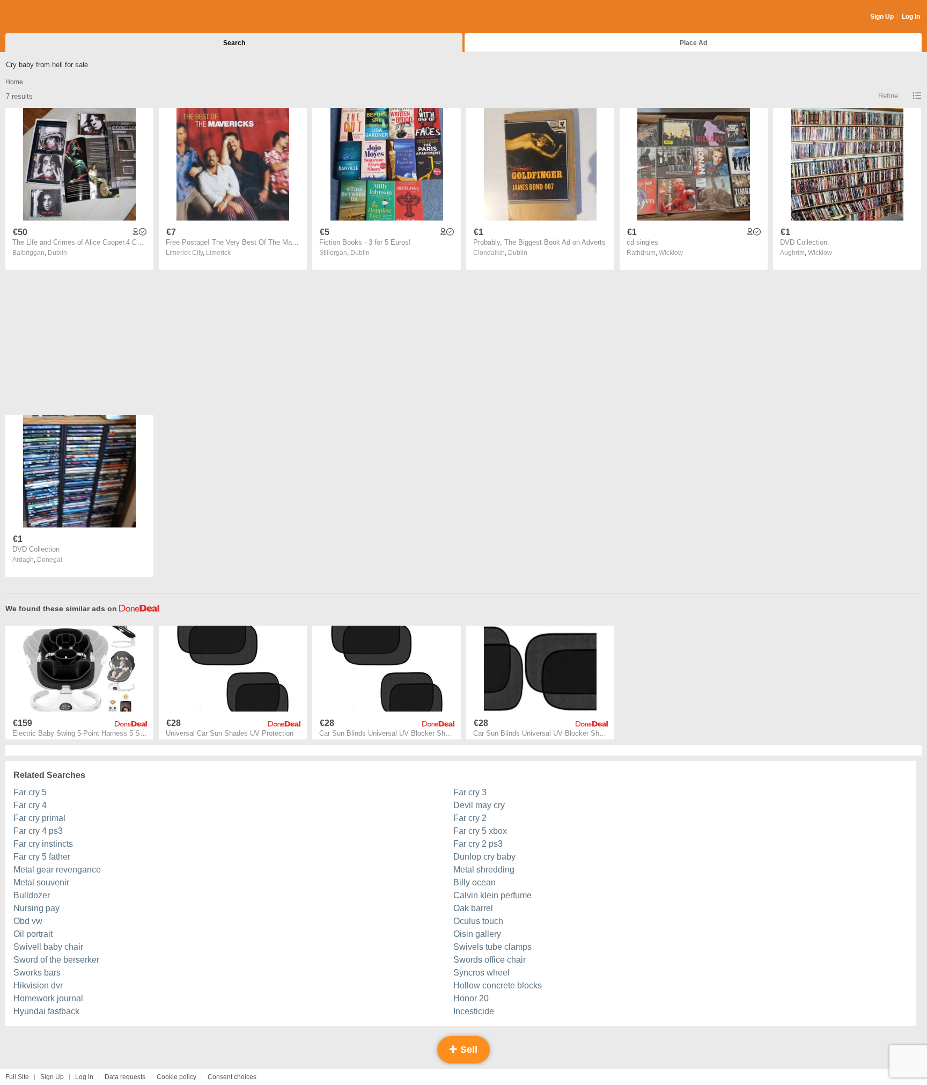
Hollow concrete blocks (497, 985)
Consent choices (232, 1077)
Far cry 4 (30, 805)
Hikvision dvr (38, 985)
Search (234, 43)
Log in (84, 1077)
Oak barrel (473, 908)
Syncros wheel (481, 972)
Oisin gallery (477, 934)
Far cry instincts (43, 843)
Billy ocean (474, 882)
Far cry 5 (30, 792)
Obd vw (27, 921)
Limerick (218, 252)
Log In (911, 16)
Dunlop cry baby (484, 856)
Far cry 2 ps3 (478, 843)
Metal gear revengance (57, 869)
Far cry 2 (470, 818)
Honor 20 (471, 998)
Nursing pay (36, 908)
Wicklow (671, 252)
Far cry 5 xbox (480, 830)
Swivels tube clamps (492, 946)
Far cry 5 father (41, 856)
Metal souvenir (41, 882)
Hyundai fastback (46, 1011)
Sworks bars (37, 972)
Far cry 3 (470, 792)
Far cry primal (39, 818)
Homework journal (48, 998)
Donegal (49, 559)
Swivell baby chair (48, 946)
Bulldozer (31, 895)
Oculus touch (478, 921)
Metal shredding (483, 869)
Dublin (57, 252)
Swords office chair (489, 959)
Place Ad (693, 43)
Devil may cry (479, 805)
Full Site (17, 1077)
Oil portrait (33, 934)
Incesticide (473, 1011)
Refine (888, 96)
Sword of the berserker (56, 959)
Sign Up (882, 16)
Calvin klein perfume (492, 895)
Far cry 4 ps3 (38, 830)
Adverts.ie (47, 17)
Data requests (125, 1077)
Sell (467, 1049)
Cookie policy (176, 1077)
